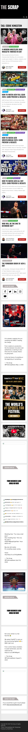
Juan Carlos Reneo (10, 238)
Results (5, 91)
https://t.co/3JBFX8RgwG (12, 652)
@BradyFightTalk (14, 541)
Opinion (5, 220)
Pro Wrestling (14, 46)
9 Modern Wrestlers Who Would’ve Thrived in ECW (12, 50)
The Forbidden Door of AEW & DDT (13, 264)
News (4, 89)
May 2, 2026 (19, 364)
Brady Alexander (9, 66)
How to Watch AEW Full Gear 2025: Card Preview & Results (14, 95)
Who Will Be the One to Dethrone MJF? (11, 224)
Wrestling (17, 178)
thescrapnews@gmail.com (14, 704)
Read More (22, 67)
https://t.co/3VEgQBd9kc (14, 554)
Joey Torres (8, 109)
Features (5, 46)
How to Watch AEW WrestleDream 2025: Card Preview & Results (12, 140)
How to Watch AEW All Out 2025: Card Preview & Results (14, 182)
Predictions (11, 89)
